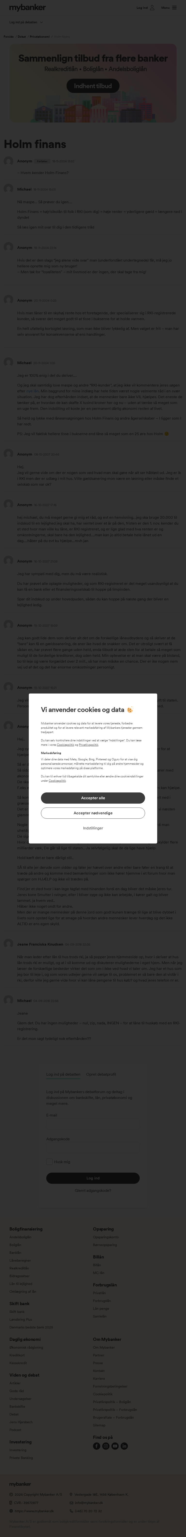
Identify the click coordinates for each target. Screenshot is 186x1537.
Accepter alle (93, 798)
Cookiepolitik (65, 745)
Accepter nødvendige (93, 813)
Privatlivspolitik (88, 745)
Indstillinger (93, 828)
